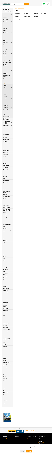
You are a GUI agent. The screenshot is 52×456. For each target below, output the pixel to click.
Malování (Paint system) (6, 71)
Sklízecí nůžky (5, 290)
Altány (4, 353)
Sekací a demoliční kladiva (6, 76)
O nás (3, 0)
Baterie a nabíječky (6, 150)
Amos (4, 244)
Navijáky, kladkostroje (5, 65)
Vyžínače (4, 178)
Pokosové (5, 92)
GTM (4, 297)
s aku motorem (5, 167)
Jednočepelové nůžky (7, 284)
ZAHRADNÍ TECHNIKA (7, 9)
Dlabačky (5, 21)
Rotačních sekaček (6, 207)
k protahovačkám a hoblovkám (6, 383)
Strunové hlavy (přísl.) (6, 318)
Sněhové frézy (5, 310)
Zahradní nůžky (5, 154)
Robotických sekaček (6, 329)
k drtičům (4, 370)
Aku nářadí (5, 67)
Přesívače (5, 53)
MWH (4, 388)
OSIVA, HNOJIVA (6, 130)
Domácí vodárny (6, 220)
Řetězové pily (5, 152)
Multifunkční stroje (6, 58)
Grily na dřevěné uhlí (6, 200)
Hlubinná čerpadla (6, 187)
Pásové (5, 87)
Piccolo (4, 260)
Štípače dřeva (5, 114)
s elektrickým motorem (5, 215)
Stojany (4, 30)
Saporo (4, 256)
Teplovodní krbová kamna (6, 249)
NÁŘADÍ (4, 127)
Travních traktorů (6, 331)
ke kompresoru (5, 308)
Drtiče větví (5, 222)
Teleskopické (5, 269)
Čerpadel (4, 212)
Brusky (4, 23)
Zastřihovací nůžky (6, 292)
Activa (4, 342)
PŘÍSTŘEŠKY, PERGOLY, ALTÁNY (7, 122)
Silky (4, 271)
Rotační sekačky (6, 165)
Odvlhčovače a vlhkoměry (5, 38)
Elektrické (5, 171)
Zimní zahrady (5, 356)
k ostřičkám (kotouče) (7, 406)
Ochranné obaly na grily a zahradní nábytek (6, 339)
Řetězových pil (5, 327)
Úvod (16, 8)
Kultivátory (5, 176)
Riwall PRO (5, 141)
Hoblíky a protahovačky (5, 15)
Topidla (4, 360)
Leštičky (4, 55)
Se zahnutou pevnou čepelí (6, 277)
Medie (4, 262)
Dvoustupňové (5, 312)
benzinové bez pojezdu (5, 303)
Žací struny (5, 325)
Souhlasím (29, 451)
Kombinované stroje (6, 116)
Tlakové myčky (5, 109)
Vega (4, 233)
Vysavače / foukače (6, 143)
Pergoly (4, 358)
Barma (4, 252)
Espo (4, 242)
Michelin (4, 344)
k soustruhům (5, 396)
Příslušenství (5, 73)
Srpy (4, 294)
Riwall (4, 158)
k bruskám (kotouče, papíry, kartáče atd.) (6, 210)
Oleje (4, 184)
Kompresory (5, 44)
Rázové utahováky (6, 60)
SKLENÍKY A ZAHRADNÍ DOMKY (6, 119)
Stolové (5, 103)
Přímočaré (5, 89)
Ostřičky (4, 40)
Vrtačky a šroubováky (7, 62)
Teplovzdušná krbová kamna (7, 231)
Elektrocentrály (6, 26)
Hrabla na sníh (5, 392)
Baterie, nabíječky (6, 323)
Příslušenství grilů (6, 196)
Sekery (4, 281)
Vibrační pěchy (5, 49)
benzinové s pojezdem (5, 306)
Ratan (4, 226)
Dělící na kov (6, 105)
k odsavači (5, 372)
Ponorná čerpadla (6, 205)
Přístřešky (5, 346)
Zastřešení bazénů (6, 362)
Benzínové (5, 194)
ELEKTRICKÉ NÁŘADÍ (7, 11)
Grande (4, 265)
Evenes (4, 246)
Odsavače (5, 28)
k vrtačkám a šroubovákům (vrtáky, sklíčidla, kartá (7, 399)
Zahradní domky (6, 203)
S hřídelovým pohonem (5, 300)
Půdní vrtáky (5, 42)
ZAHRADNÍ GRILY (6, 132)
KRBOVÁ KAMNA (6, 125)
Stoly (4, 390)
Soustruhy (5, 17)
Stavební (5, 85)
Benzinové (5, 217)
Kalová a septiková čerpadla (6, 192)
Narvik (4, 238)
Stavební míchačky (6, 32)
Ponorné (5, 94)
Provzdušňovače (6, 180)
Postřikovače (5, 161)
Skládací (4, 279)
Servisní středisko (16, 0)
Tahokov (4, 386)
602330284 (41, 442)
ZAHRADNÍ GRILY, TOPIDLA (6, 135)
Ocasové (5, 98)
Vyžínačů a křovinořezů (5, 315)
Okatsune (4, 286)
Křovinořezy (5, 137)
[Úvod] (6, 4)
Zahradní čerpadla (6, 174)
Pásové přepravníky (6, 34)
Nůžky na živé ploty (6, 288)
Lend (4, 258)
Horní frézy (5, 78)
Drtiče (4, 51)
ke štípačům (5, 367)
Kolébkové (6, 107)
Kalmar (4, 254)
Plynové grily (5, 228)
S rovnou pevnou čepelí (6, 274)
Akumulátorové (6, 139)
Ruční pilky (5, 267)
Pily (4, 83)
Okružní (5, 100)
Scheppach (5, 378)
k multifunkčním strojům (6, 403)
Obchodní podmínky (9, 0)
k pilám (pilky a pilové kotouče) (7, 365)
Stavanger (5, 240)
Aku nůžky (5, 156)
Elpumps (4, 189)
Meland (4, 236)
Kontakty (22, 0)
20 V (4, 148)
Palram (4, 348)
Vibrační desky (5, 19)
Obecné (4, 198)
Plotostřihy (5, 163)
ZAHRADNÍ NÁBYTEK (7, 224)
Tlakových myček (6, 321)
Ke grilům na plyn (6, 336)
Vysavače (4, 80)
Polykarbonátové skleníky (6, 351)
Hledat (26, 4)
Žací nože (4, 333)
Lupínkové (5, 96)
